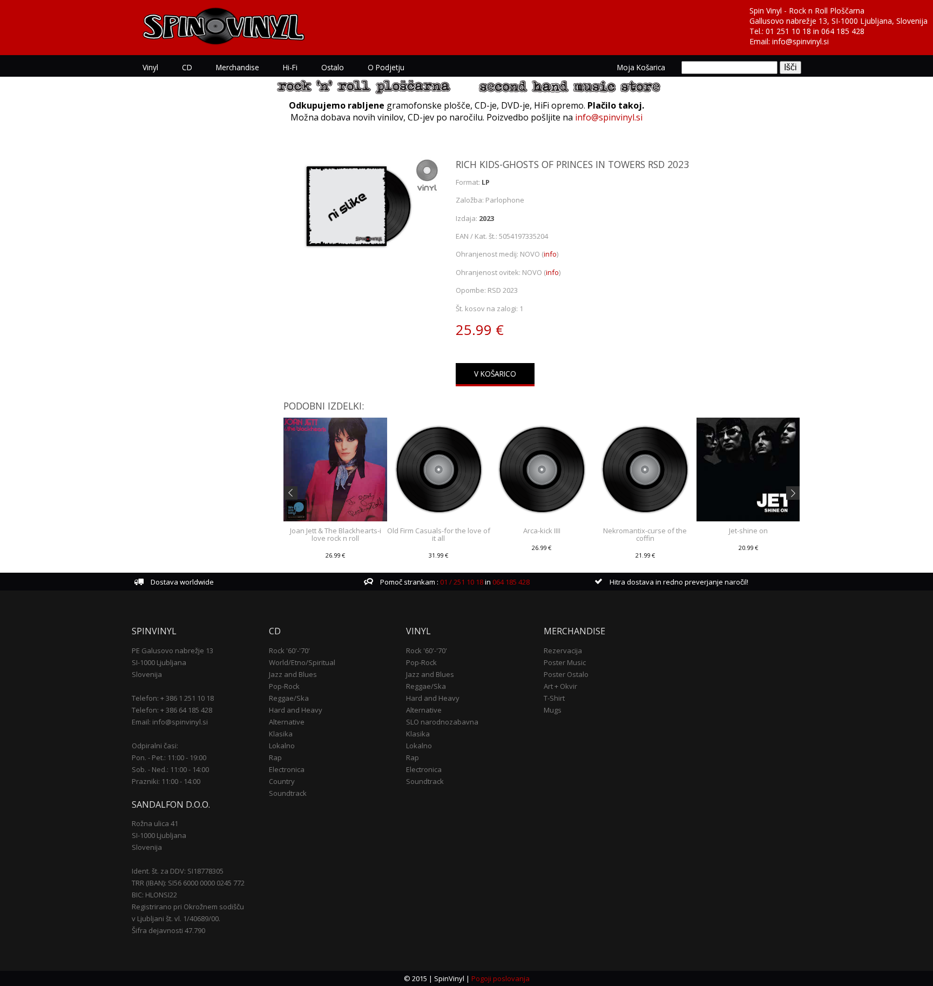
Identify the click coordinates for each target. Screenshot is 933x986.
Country (282, 781)
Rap (275, 757)
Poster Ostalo (566, 674)
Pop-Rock (284, 686)
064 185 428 (842, 31)
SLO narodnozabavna (442, 722)
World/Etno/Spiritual (302, 662)
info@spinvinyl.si (800, 41)
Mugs (553, 710)
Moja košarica (641, 67)
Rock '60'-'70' (289, 650)
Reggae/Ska (289, 698)
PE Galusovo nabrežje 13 (172, 650)
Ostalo (332, 67)
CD (187, 67)
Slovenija (147, 674)
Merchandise (237, 67)
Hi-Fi (290, 67)
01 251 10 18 (788, 31)
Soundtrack (288, 793)
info (550, 254)
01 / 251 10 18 (460, 582)
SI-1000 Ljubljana (159, 662)
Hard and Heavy (295, 710)
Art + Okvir (560, 686)
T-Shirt (554, 698)
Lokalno (282, 745)
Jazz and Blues (293, 674)
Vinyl (150, 67)
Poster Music (565, 662)
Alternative (287, 722)
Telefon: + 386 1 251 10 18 (173, 698)
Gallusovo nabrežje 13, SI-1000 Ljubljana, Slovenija (838, 21)
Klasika (281, 734)
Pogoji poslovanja (500, 978)
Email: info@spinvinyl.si (170, 722)
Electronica (287, 769)
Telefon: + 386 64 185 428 (172, 710)
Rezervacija (563, 650)
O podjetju (386, 67)
